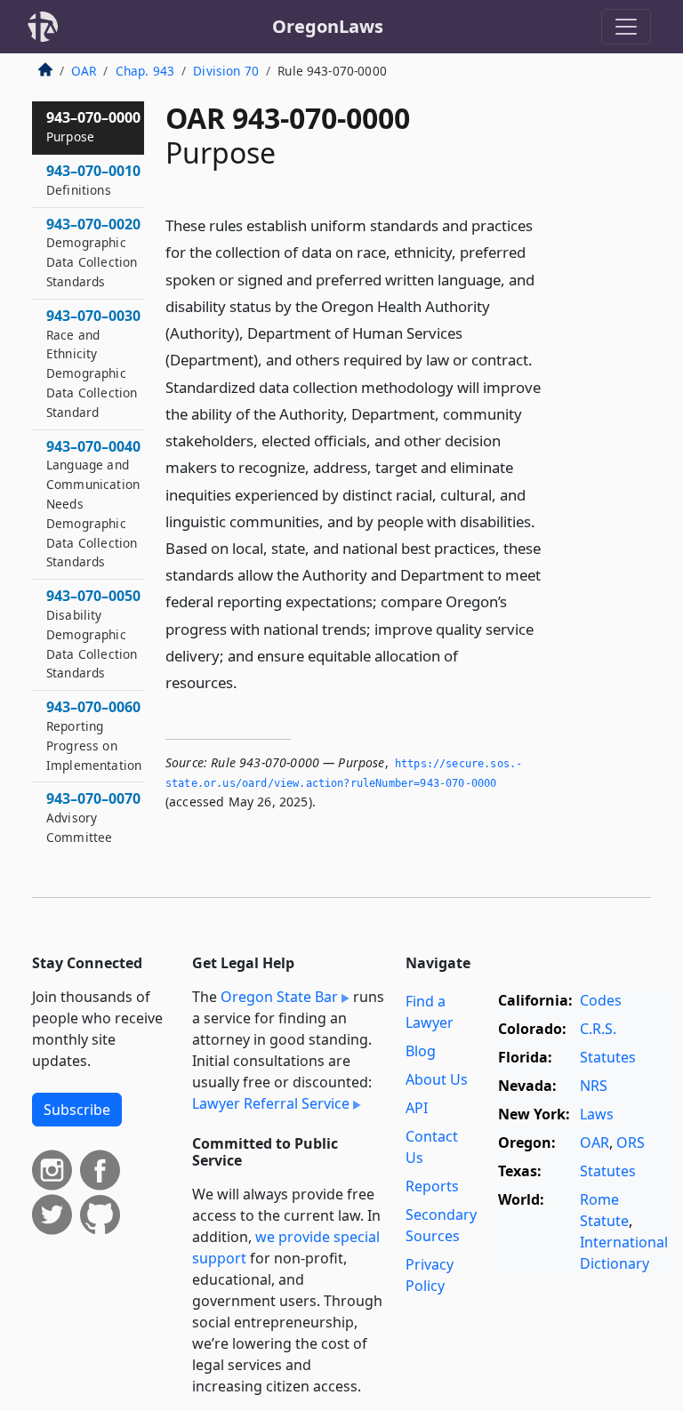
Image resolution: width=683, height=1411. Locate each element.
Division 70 (226, 70)
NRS (593, 1085)
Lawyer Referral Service (271, 1103)
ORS (630, 1142)
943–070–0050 (93, 633)
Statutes (608, 1057)
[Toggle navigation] (626, 26)
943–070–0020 (93, 252)
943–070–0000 (93, 126)
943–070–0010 (93, 179)
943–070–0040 (93, 504)
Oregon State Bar (279, 996)
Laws (597, 1114)
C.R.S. (598, 1028)
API (417, 1108)
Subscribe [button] (77, 1109)
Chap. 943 (145, 70)
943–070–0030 (93, 363)
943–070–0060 (93, 735)
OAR (83, 70)
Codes (601, 1000)
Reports (432, 1186)
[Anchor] (247, 681)
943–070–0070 (93, 817)
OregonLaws (327, 26)
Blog (421, 1051)
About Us (437, 1079)
